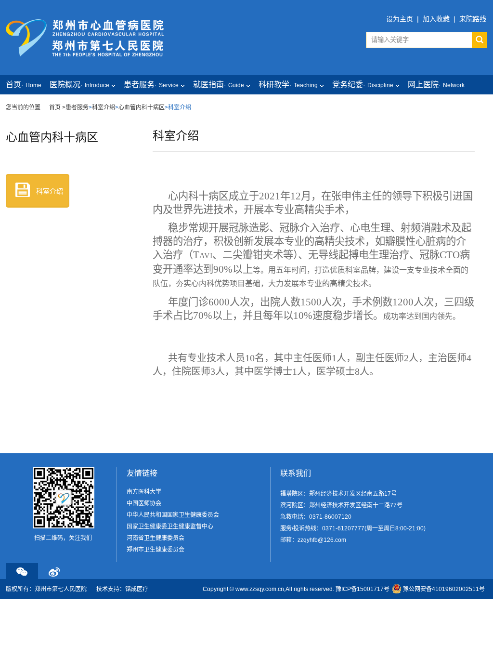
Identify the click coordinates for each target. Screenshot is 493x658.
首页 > (57, 107)
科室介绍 (103, 107)
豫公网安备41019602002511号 (444, 589)
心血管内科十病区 (141, 107)
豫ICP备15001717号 (362, 589)
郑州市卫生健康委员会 (155, 549)
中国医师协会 (144, 503)
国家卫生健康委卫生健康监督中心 (170, 526)
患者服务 (77, 107)
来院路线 (472, 19)
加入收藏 (436, 19)
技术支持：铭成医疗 (122, 589)
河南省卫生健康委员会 (155, 538)
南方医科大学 (144, 491)
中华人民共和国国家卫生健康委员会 (173, 515)
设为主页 (399, 19)
